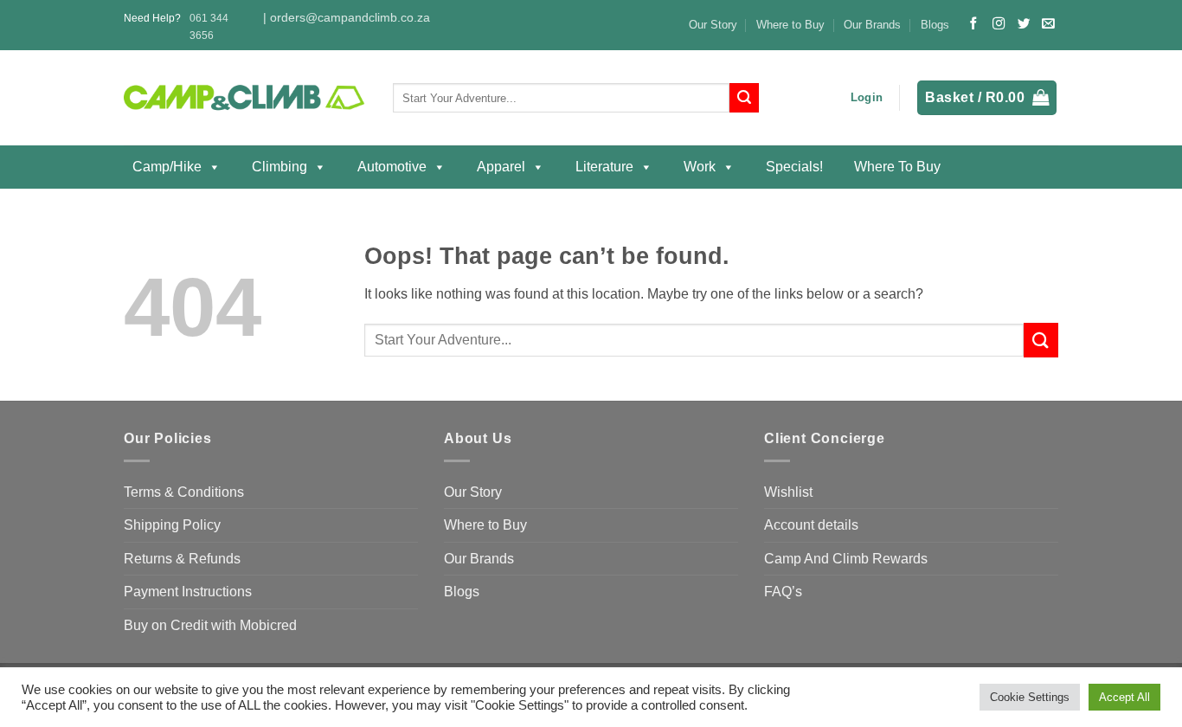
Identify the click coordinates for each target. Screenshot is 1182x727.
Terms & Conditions (184, 492)
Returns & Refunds (182, 558)
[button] (867, 98)
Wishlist (788, 492)
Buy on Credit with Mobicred (210, 625)
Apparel (501, 166)
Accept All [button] (1124, 697)
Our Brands (872, 24)
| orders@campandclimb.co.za (346, 17)
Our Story (713, 24)
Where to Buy (790, 24)
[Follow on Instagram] (998, 24)
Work (700, 166)
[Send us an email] (1048, 24)
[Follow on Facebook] (973, 24)
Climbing (279, 166)
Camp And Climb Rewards (846, 558)
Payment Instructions (188, 591)
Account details (811, 525)
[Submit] (744, 98)
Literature (604, 166)
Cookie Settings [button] (1030, 697)
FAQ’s (783, 591)
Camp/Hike (167, 166)
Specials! (794, 166)
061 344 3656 (209, 26)
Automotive (392, 166)
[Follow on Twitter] (1024, 24)
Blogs (935, 24)
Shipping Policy (172, 525)
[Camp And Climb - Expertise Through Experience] (245, 98)
